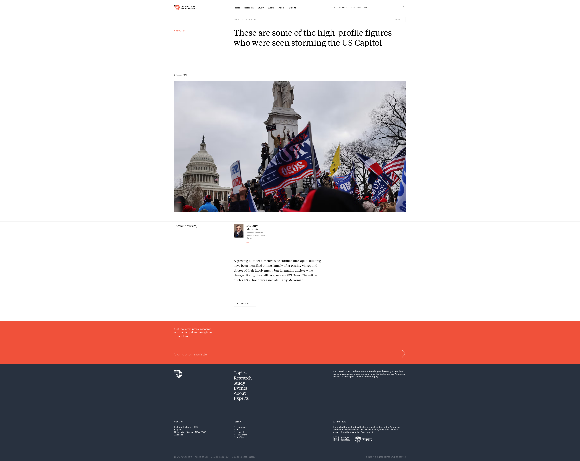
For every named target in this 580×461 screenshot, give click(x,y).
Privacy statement (183, 457)
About (240, 393)
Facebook (241, 427)
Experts (241, 398)
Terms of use (201, 457)
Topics (240, 372)
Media (236, 20)
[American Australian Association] (341, 439)
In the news (250, 20)
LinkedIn (241, 432)
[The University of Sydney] (363, 440)
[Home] (181, 7)
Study (239, 383)
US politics (179, 31)
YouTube (241, 437)
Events (240, 388)
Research (243, 378)
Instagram (242, 434)
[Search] (403, 7)
